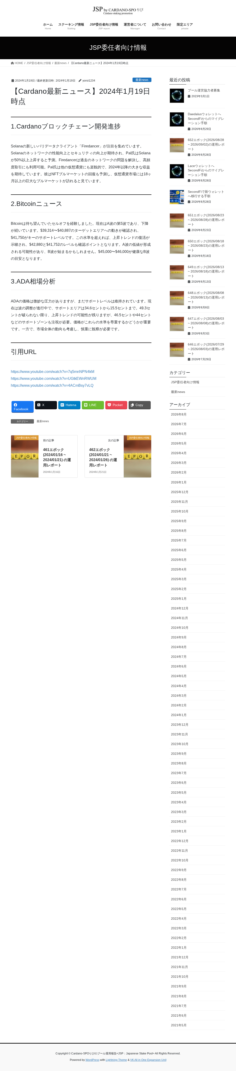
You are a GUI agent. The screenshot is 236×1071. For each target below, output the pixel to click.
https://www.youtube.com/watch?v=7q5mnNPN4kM (52, 372)
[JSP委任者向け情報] (24, 444)
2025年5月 (179, 560)
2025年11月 (179, 501)
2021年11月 (179, 967)
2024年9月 (179, 637)
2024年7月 (179, 656)
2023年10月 (180, 744)
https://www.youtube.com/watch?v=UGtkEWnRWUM (53, 378)
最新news (142, 80)
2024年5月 (179, 676)
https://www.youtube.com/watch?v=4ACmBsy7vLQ (52, 385)
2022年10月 (180, 860)
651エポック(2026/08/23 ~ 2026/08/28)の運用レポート (206, 219)
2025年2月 (179, 589)
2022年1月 (179, 947)
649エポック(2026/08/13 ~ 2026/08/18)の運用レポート (206, 271)
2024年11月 (179, 618)
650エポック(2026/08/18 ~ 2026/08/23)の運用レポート (206, 245)
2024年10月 (180, 627)
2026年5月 (179, 443)
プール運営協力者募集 (204, 90)
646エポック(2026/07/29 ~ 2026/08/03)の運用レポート (206, 348)
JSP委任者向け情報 (185, 382)
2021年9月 (179, 986)
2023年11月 (179, 734)
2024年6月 (179, 666)
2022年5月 (179, 909)
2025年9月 (179, 521)
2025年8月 (179, 531)
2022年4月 (179, 918)
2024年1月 (179, 715)
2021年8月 (179, 996)
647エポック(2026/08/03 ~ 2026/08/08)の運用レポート (206, 323)
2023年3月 (179, 812)
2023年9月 (179, 753)
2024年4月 (179, 686)
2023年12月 (180, 724)
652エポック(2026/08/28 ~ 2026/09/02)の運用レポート (206, 144)
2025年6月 (179, 550)
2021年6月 (179, 1015)
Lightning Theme (116, 1060)
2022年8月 (179, 879)
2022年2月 (179, 938)
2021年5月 (179, 1025)
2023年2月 (179, 821)
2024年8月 (179, 647)
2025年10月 (180, 511)
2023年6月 (179, 782)
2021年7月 (179, 1006)
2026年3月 (179, 463)
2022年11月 (179, 850)
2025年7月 (179, 540)
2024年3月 (179, 695)
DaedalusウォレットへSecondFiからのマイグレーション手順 (206, 118)
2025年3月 (179, 579)
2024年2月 (179, 705)
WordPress (92, 1060)
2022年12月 (180, 841)
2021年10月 (180, 976)
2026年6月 (179, 434)
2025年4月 (179, 569)
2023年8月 (179, 763)
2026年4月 (179, 453)
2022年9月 (179, 870)
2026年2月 (179, 472)
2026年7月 (179, 424)
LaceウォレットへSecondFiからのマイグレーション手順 (206, 170)
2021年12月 (180, 957)
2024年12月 (180, 608)
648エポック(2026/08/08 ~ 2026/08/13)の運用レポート (206, 297)
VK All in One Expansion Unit (148, 1060)
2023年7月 (179, 773)
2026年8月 (179, 414)
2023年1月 (179, 831)
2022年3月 (179, 928)
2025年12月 (180, 492)
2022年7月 (179, 889)
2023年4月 (179, 802)
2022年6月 (179, 899)
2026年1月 (179, 482)
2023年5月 (179, 792)
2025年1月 (179, 598)
